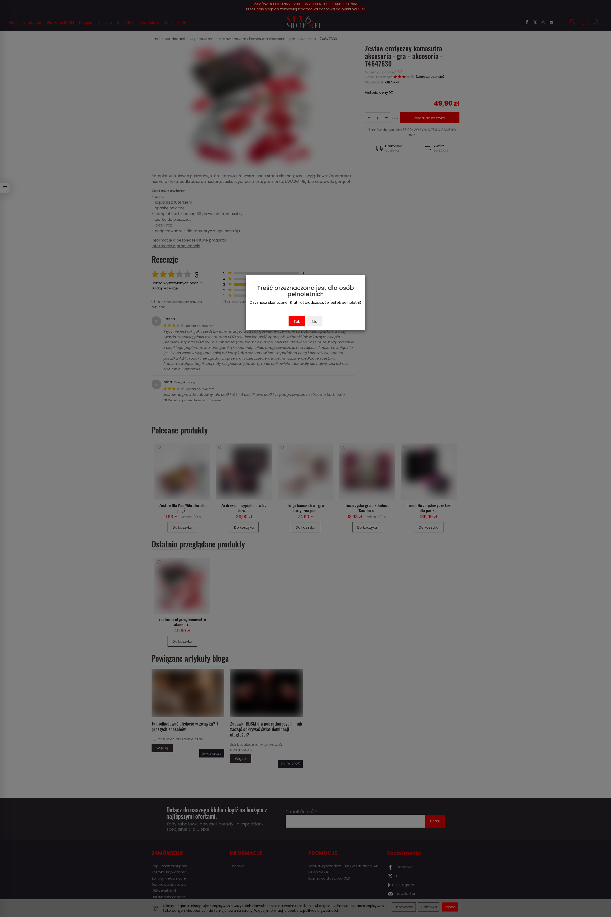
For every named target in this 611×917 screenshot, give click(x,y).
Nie (314, 321)
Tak (297, 321)
